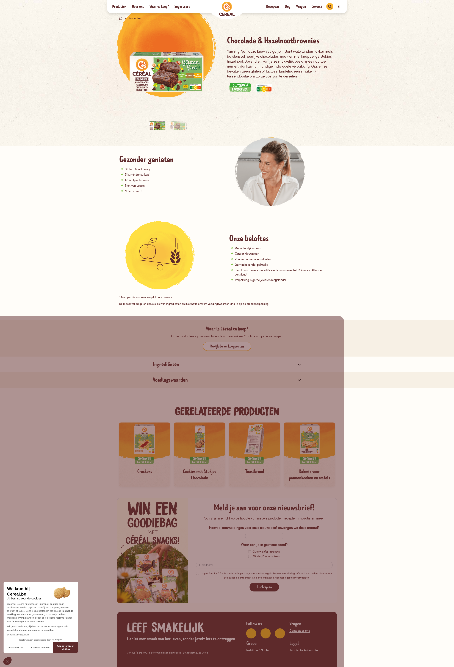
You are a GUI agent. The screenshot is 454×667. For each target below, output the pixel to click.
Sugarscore (182, 6)
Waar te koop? (159, 6)
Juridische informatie (303, 650)
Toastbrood (254, 471)
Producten (119, 6)
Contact (317, 6)
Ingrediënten (166, 364)
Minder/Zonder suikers (266, 556)
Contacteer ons (299, 630)
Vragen (301, 6)
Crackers (144, 471)
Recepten (272, 6)
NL (339, 7)
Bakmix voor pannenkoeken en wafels (309, 474)
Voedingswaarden (170, 380)
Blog (287, 6)
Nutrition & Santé (257, 650)
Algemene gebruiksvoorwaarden (292, 577)
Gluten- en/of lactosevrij (266, 551)
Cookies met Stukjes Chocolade (199, 474)
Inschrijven (264, 587)
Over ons (138, 6)
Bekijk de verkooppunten (227, 346)
